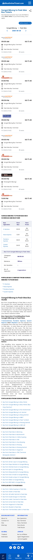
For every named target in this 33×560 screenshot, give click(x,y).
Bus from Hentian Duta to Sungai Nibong (16, 467)
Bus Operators (21, 518)
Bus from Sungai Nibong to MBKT (13, 417)
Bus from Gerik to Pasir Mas (11, 492)
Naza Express (7, 235)
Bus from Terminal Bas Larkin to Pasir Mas (16, 509)
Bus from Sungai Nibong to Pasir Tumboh (16, 420)
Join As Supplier (22, 539)
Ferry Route (21, 525)
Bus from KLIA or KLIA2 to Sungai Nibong (15, 475)
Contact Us (5, 521)
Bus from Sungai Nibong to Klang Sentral (15, 415)
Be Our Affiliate (22, 534)
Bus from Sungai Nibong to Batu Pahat (15, 402)
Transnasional (6, 321)
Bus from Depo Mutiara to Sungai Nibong (16, 464)
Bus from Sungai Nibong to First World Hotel (16, 410)
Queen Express (5, 245)
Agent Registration (23, 537)
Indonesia (4, 537)
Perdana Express (6, 240)
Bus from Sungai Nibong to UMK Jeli (14, 425)
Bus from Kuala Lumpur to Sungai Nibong (16, 477)
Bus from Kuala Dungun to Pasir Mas (14, 497)
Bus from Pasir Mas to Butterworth (13, 434)
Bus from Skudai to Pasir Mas (12, 507)
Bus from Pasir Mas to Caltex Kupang (14, 437)
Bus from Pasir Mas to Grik (11, 440)
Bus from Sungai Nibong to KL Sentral (14, 412)
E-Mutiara (6, 229)
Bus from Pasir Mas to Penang (12, 445)
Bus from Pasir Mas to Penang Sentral (15, 447)
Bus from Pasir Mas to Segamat (13, 450)
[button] (3, 556)
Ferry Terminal (22, 523)
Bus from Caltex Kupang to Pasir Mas (14, 489)
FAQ (2, 523)
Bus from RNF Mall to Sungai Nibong (14, 482)
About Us (4, 518)
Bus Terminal (21, 521)
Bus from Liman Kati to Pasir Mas (13, 502)
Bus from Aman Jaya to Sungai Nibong (15, 462)
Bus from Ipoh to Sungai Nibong (13, 469)
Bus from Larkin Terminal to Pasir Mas (14, 499)
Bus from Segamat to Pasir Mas (13, 504)
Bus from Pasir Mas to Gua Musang (14, 442)
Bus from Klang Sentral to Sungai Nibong (15, 472)
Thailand (4, 534)
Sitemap (4, 525)
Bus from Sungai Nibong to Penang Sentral (16, 422)
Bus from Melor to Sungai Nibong (13, 480)
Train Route (21, 527)
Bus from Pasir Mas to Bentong (12, 432)
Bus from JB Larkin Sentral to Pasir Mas (15, 494)
